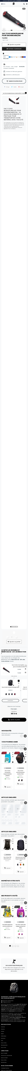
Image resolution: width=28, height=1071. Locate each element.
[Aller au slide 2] (12, 946)
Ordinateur (3, 1036)
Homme (3, 1026)
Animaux (3, 1038)
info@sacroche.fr (7, 1002)
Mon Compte (4, 1053)
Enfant (2, 1031)
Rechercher (3, 1062)
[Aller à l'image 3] (14, 30)
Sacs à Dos (4, 1042)
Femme (3, 1029)
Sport (2, 1033)
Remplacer (11, 700)
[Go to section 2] (12, 626)
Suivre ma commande (8, 1000)
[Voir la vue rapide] (25, 669)
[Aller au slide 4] (18, 946)
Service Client (4, 1057)
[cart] (26, 4)
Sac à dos (3, 1047)
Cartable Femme (5, 1068)
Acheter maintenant (15, 49)
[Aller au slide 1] (10, 946)
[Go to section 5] (17, 626)
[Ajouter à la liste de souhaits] (12, 752)
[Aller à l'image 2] (13, 30)
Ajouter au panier (15, 719)
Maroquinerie (4, 1045)
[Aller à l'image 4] (15, 30)
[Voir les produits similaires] (25, 672)
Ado (2, 1040)
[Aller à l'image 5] (16, 30)
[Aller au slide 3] (15, 946)
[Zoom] (23, 25)
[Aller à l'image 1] (11, 30)
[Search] (24, 4)
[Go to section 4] (15, 626)
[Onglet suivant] (26, 93)
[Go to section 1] (10, 626)
